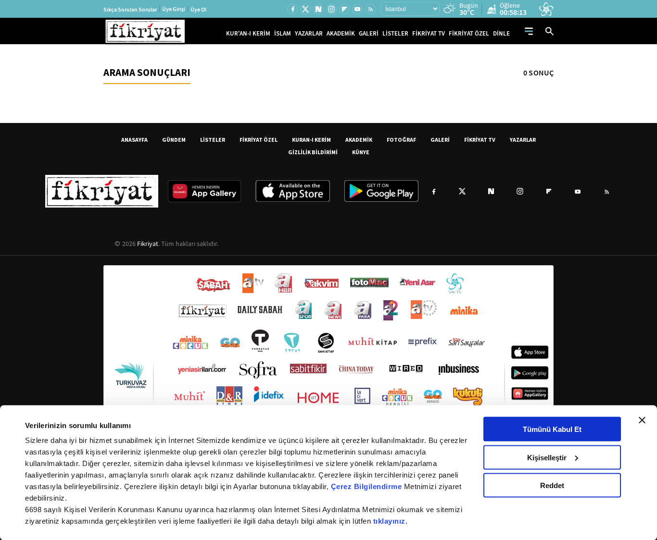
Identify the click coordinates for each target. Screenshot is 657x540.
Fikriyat (147, 243)
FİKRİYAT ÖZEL (469, 33)
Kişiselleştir (547, 457)
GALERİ (369, 33)
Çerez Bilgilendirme (367, 486)
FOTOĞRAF (401, 139)
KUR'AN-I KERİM (248, 33)
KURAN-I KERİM (311, 139)
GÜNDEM (174, 139)
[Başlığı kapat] (642, 420)
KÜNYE (360, 152)
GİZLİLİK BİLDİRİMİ (313, 152)
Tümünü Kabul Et (552, 429)
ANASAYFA (134, 139)
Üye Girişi (173, 9)
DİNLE (501, 33)
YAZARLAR (309, 33)
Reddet (552, 485)
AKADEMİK (341, 33)
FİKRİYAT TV (428, 33)
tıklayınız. (390, 521)
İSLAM (282, 33)
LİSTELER (395, 33)
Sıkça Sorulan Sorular (130, 9)
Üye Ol (198, 9)
